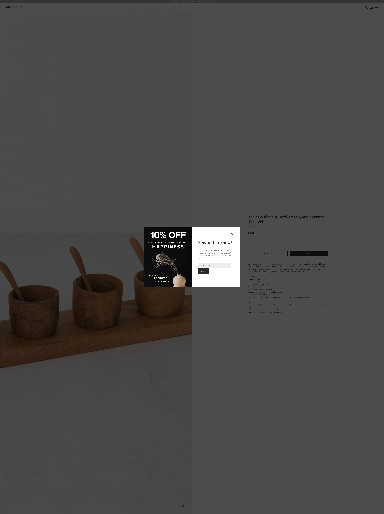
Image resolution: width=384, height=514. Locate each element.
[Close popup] (232, 234)
